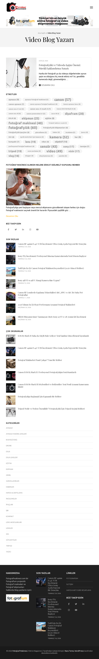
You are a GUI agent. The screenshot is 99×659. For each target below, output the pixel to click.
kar (78, 137)
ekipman (30, 118)
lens (30, 141)
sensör (48, 146)
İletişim (69, 584)
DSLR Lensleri (12, 457)
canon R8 (55, 113)
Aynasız (9, 428)
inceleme (70, 132)
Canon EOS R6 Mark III (66, 109)
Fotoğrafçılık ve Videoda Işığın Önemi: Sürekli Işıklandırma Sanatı (60, 66)
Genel (8, 475)
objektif (61, 142)
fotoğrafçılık (23, 128)
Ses (7, 534)
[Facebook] (8, 229)
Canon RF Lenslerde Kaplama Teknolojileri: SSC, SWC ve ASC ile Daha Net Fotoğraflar (50, 293)
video (54, 151)
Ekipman (9, 469)
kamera (59, 137)
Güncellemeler (12, 481)
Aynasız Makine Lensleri (16, 434)
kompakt (14, 142)
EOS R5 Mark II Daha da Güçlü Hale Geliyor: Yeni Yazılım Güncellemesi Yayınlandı (53, 336)
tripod (15, 151)
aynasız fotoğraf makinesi (36, 100)
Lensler (9, 528)
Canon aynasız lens (71, 104)
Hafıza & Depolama (14, 493)
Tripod (9, 546)
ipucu (84, 132)
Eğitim (9, 463)
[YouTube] (37, 229)
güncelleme (41, 132)
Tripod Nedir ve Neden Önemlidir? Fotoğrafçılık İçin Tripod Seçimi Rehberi (51, 408)
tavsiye (84, 146)
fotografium (72, 578)
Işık (7, 510)
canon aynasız (16, 104)
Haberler (10, 487)
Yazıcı (8, 552)
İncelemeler (11, 499)
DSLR (12, 118)
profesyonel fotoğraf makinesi (21, 146)
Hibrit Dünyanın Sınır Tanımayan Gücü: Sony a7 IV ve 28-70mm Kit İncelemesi (52, 317)
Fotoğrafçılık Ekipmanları (55, 128)
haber (56, 132)
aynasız (14, 99)
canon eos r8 (15, 113)
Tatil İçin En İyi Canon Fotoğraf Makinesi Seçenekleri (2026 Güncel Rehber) (51, 268)
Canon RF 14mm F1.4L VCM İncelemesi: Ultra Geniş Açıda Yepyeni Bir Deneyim (52, 244)
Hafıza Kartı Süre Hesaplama (78, 590)
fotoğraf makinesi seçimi (58, 123)
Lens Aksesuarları (14, 522)
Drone (9, 446)
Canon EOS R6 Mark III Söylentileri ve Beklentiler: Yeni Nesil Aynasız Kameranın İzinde (53, 385)
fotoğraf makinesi (26, 123)
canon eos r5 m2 (16, 109)
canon (62, 99)
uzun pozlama (34, 151)
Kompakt (10, 516)
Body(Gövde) (11, 440)
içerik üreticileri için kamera (32, 137)
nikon (45, 142)
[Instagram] (30, 229)
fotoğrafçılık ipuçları (19, 132)
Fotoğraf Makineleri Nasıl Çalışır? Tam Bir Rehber (40, 360)
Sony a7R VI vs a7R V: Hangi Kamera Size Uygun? (39, 280)
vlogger (29, 156)
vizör (74, 151)
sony (68, 146)
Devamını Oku (48, 85)
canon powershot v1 (36, 114)
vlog (14, 155)
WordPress (79, 651)
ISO (11, 137)
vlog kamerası (46, 156)
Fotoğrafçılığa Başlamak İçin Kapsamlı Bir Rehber (39, 396)
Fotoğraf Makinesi (20, 651)
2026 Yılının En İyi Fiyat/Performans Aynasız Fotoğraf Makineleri (46, 304)
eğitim (49, 118)
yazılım (63, 156)
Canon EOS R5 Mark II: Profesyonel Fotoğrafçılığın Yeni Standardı (47, 372)
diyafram (74, 113)
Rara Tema (69, 651)
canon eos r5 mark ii (40, 109)
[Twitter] (15, 229)
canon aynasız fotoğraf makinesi (43, 104)
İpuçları (9, 505)
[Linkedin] (23, 229)
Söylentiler (11, 540)
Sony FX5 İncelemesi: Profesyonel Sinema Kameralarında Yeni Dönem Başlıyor (52, 256)
